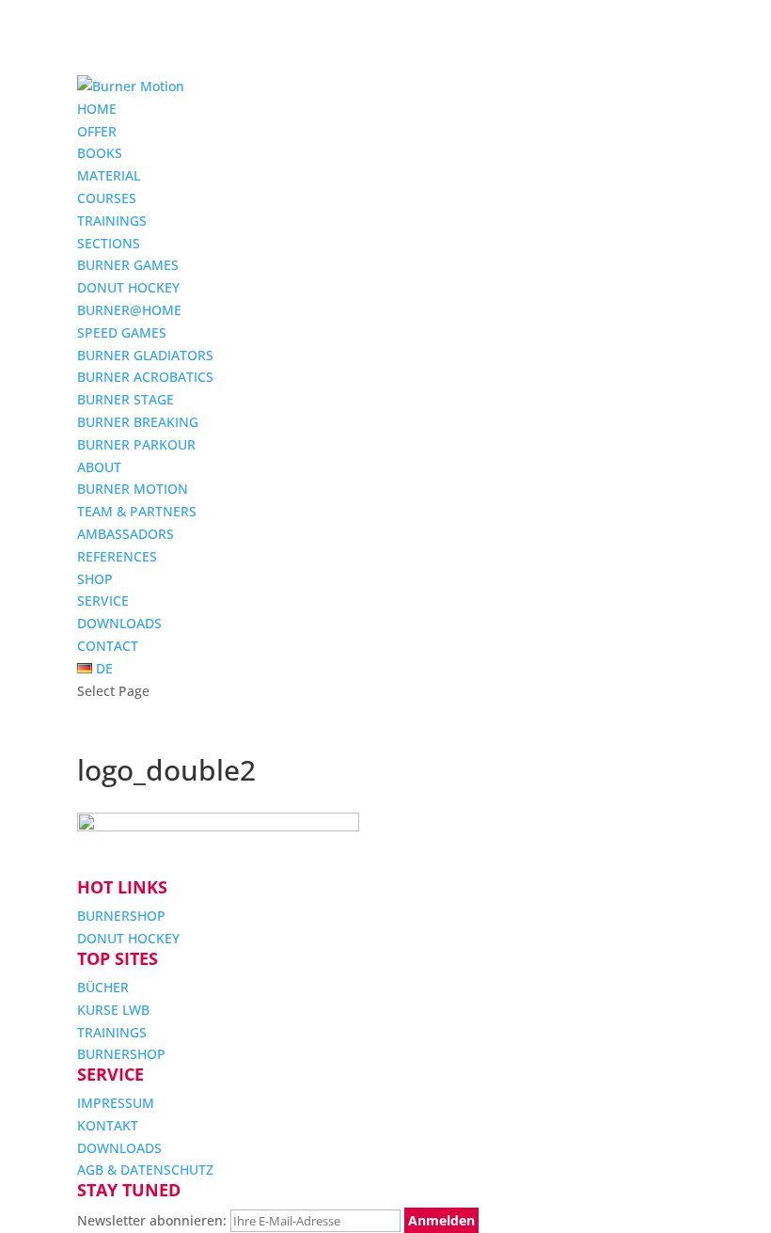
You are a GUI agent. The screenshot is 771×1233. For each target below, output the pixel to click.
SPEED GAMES (121, 332)
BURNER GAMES (128, 265)
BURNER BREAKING (137, 422)
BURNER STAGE (125, 399)
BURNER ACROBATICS (145, 377)
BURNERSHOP (121, 916)
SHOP (95, 579)
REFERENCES (117, 556)
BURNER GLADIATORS (145, 355)
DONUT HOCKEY (128, 287)
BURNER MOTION (132, 489)
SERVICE (103, 600)
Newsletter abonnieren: (153, 1220)
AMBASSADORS (125, 534)
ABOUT (99, 467)
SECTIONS (108, 243)
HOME (97, 109)
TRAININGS (112, 220)
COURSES (106, 198)
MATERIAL (108, 175)
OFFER (97, 131)
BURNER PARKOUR (136, 444)
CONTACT (107, 646)
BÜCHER (103, 987)
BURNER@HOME (129, 310)
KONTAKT (107, 1125)
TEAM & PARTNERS (137, 511)
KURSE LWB (113, 1010)
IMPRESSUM (115, 1103)
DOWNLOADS (119, 623)
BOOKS (99, 153)
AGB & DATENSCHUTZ (145, 1169)
